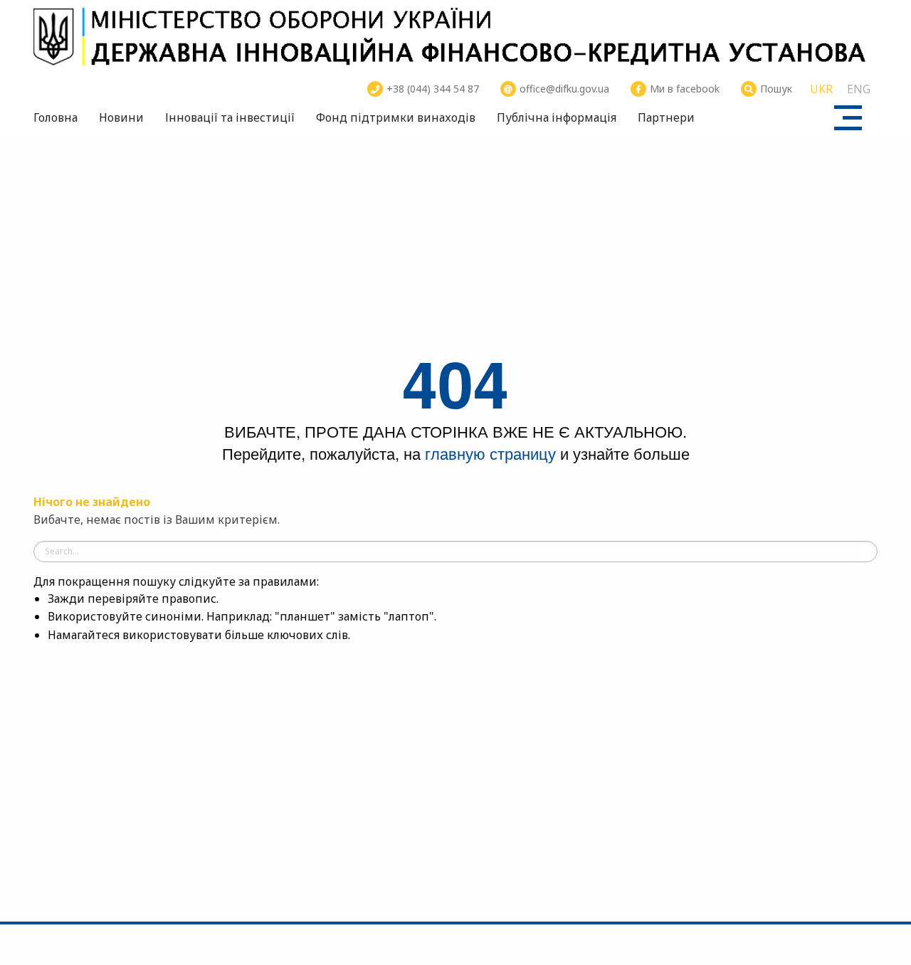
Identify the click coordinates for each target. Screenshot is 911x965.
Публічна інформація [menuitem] (556, 117)
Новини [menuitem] (121, 117)
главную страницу (490, 453)
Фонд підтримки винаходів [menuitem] (395, 117)
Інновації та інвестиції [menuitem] (230, 117)
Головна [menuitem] (55, 117)
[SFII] (455, 35)
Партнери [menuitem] (666, 117)
